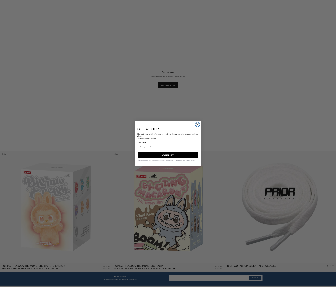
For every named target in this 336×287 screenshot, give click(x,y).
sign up (168, 155)
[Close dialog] (197, 124)
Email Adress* (142, 142)
